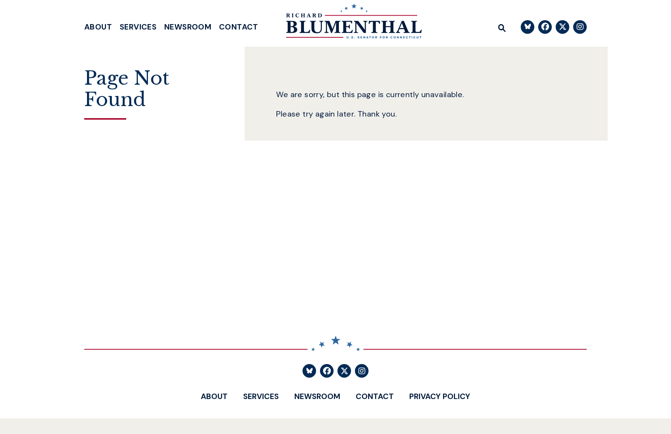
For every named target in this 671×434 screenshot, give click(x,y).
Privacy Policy (439, 396)
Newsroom (187, 27)
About (98, 27)
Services (138, 27)
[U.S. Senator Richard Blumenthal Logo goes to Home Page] (348, 23)
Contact (238, 27)
